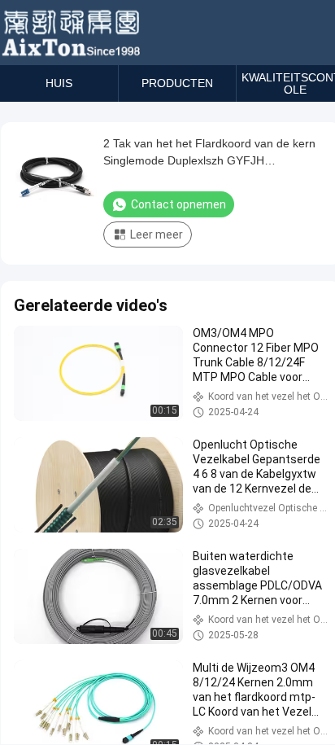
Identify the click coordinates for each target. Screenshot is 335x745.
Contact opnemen (178, 204)
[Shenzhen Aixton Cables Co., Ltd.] (73, 32)
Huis (59, 83)
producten (177, 83)
